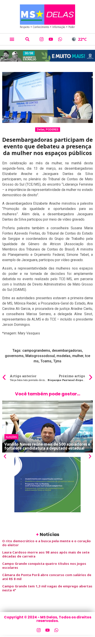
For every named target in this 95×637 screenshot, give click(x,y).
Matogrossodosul (40, 356)
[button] (11, 39)
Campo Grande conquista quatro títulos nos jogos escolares (44, 565)
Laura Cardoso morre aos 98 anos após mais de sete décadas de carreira (45, 554)
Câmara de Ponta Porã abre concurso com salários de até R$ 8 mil (46, 577)
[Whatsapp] (60, 39)
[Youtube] (50, 39)
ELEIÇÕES (11, 437)
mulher (77, 356)
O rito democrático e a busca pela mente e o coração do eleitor (46, 543)
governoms (14, 356)
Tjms (57, 361)
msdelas (63, 356)
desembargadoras (67, 350)
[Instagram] (41, 39)
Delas (40, 129)
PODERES (52, 129)
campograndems (36, 350)
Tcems (45, 361)
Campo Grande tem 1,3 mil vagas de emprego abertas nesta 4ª (47, 588)
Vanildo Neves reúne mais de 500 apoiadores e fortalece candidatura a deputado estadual (47, 446)
